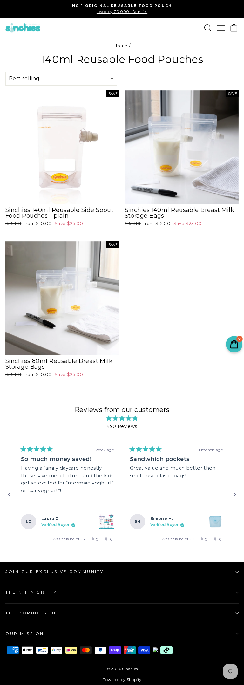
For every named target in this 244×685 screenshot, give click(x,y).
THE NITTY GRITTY (31, 592)
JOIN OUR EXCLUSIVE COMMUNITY (54, 572)
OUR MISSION (24, 633)
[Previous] (9, 494)
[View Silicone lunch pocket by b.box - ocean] (215, 521)
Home (120, 45)
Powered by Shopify (122, 679)
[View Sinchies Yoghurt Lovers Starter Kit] (106, 521)
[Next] (235, 494)
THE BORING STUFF (33, 613)
